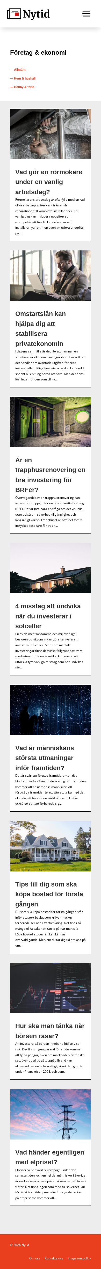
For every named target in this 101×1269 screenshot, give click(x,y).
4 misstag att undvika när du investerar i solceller (48, 616)
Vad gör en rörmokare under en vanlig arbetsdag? (48, 182)
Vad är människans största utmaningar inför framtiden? (44, 758)
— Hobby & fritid (22, 87)
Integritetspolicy (79, 1258)
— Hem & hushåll (22, 78)
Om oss (34, 1258)
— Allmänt (17, 69)
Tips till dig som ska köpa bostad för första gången (49, 894)
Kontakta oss (54, 1258)
